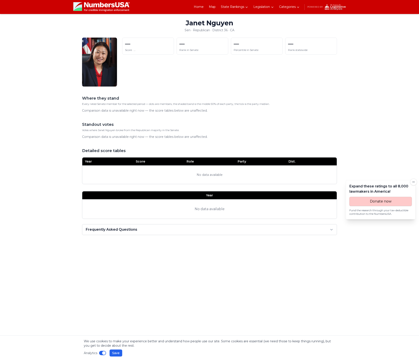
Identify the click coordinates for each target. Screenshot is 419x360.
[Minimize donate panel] (413, 181)
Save (116, 353)
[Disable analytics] (102, 353)
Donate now (381, 201)
